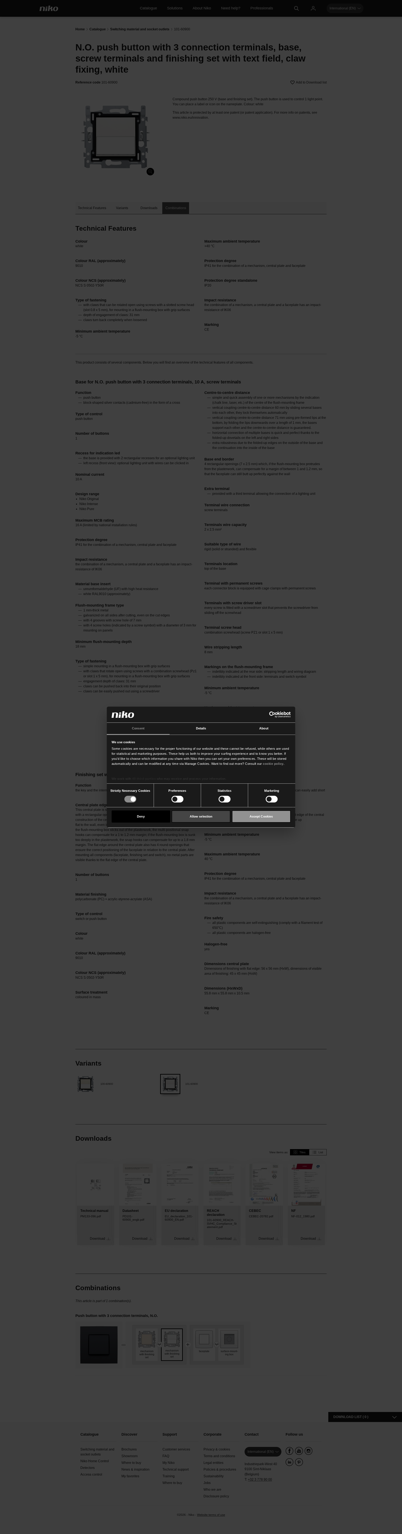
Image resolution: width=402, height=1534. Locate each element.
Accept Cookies (261, 816)
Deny (140, 816)
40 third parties (144, 779)
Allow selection (201, 816)
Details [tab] (201, 728)
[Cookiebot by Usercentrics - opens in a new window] (272, 714)
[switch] (177, 799)
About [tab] (263, 728)
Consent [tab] (138, 728)
